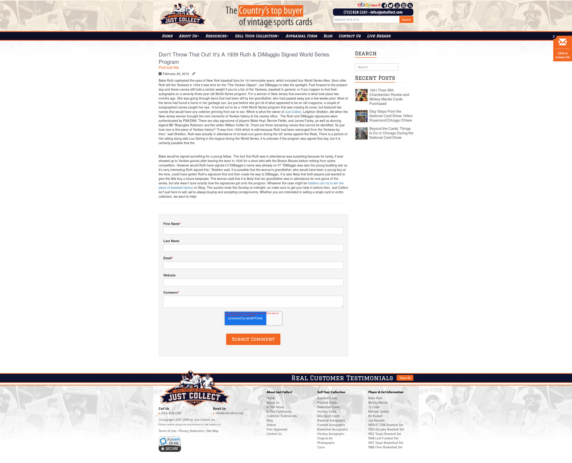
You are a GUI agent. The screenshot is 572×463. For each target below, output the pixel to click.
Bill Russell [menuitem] (375, 416)
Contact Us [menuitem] (274, 434)
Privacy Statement (191, 431)
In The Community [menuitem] (279, 411)
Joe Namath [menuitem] (376, 420)
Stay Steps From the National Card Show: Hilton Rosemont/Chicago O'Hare (391, 116)
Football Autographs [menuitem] (331, 425)
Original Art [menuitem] (324, 438)
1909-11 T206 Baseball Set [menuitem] (385, 425)
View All (405, 378)
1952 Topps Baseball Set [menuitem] (384, 434)
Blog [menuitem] (327, 36)
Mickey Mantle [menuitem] (378, 403)
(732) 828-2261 (356, 12)
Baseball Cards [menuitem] (327, 398)
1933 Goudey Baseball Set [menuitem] (386, 429)
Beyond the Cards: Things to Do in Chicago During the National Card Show (391, 133)
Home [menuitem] (167, 36)
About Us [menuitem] (273, 403)
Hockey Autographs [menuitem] (330, 434)
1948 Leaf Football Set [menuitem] (383, 438)
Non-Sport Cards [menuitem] (328, 416)
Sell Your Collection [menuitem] (256, 36)
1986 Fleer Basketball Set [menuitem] (385, 447)
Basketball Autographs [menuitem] (332, 429)
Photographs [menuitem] (325, 443)
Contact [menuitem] (350, 36)
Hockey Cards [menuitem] (326, 411)
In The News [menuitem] (275, 407)
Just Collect (293, 111)
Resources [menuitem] (215, 36)
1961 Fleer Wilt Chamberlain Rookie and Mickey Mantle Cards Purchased (389, 96)
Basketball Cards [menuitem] (328, 407)
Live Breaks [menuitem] (379, 36)
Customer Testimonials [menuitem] (282, 416)
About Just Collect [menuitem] (279, 392)
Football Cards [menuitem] (327, 403)
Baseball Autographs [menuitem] (331, 420)
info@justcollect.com (386, 12)
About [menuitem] (188, 36)
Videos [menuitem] (271, 425)
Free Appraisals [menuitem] (277, 429)
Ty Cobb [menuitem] (374, 407)
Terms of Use (167, 431)
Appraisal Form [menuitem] (301, 36)
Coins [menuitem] (321, 447)
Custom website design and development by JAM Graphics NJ (190, 424)
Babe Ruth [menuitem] (375, 398)
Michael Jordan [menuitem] (378, 411)
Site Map (212, 431)
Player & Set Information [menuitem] (385, 392)
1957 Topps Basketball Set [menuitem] (385, 443)
